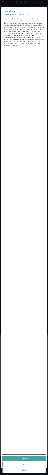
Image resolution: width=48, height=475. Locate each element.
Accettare (24, 459)
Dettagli (24, 470)
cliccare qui (25, 33)
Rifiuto (24, 464)
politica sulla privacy (11, 46)
